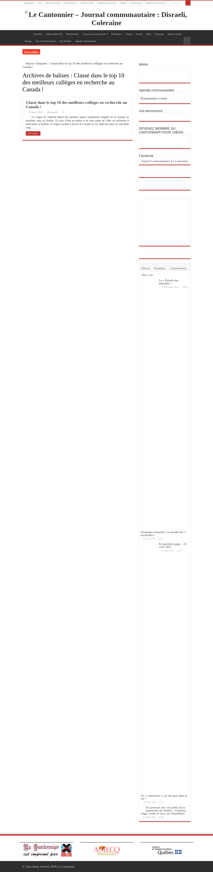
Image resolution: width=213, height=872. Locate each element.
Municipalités (72, 34)
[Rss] (182, 8)
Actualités (37, 34)
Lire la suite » (33, 133)
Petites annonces (70, 3)
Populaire (160, 268)
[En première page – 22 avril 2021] (149, 667)
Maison (30, 63)
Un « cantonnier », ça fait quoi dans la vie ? (164, 797)
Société (139, 34)
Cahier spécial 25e (54, 34)
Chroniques (116, 34)
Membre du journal (52, 3)
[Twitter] (189, 8)
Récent (146, 268)
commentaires (178, 268)
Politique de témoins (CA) (156, 3)
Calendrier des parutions (106, 3)
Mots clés (147, 275)
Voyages (28, 41)
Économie (159, 34)
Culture (128, 34)
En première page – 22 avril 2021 (172, 545)
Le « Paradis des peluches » (169, 282)
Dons (40, 3)
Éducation (52, 112)
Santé (148, 34)
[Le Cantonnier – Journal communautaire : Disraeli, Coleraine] (106, 18)
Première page (26, 33)
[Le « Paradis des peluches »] (149, 403)
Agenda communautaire (86, 41)
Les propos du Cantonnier (94, 34)
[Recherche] (188, 2)
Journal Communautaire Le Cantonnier (164, 161)
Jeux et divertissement (46, 41)
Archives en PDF (87, 3)
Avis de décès (65, 41)
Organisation (29, 3)
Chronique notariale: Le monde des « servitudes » (163, 533)
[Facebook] (186, 8)
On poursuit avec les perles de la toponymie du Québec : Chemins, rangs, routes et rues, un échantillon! (163, 810)
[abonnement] (131, 95)
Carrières (123, 3)
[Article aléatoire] (187, 41)
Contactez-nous (136, 3)
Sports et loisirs (174, 34)
